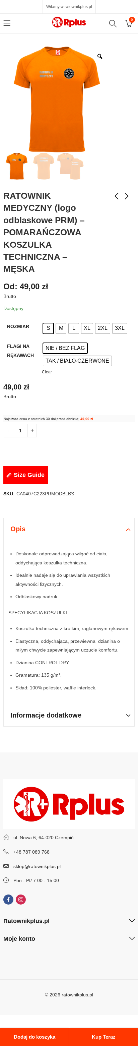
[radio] (48, 328)
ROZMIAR (18, 326)
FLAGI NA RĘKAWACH (20, 351)
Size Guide (29, 475)
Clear (47, 372)
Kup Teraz (104, 1037)
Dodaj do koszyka (34, 1037)
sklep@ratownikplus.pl (37, 866)
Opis (17, 529)
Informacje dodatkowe (45, 715)
